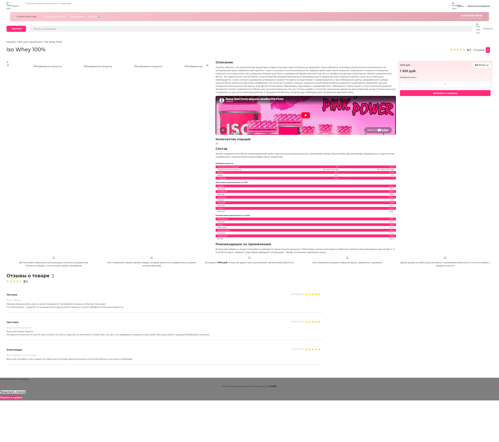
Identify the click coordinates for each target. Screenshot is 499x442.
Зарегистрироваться (479, 6)
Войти (460, 6)
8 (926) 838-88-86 (471, 15)
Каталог (17, 28)
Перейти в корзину (11, 397)
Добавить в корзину (445, 93)
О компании (77, 16)
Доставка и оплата (54, 16)
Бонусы (93, 16)
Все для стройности (30, 42)
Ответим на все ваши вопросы (470, 18)
